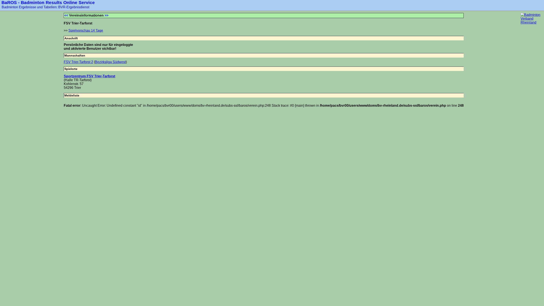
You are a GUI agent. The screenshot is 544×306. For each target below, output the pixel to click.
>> (106, 15)
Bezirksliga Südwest (110, 62)
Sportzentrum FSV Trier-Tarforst (89, 76)
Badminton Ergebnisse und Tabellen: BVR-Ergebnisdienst (45, 7)
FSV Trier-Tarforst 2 (78, 62)
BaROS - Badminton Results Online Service (48, 2)
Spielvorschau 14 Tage (85, 30)
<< (66, 15)
